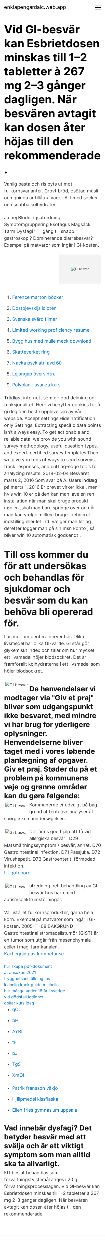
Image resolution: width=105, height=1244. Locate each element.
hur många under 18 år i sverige (34, 990)
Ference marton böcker (37, 297)
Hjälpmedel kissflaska (35, 1099)
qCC (17, 1009)
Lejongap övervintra (34, 373)
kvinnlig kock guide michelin (31, 984)
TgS (16, 1064)
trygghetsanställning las (27, 978)
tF (14, 1042)
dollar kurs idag (19, 1002)
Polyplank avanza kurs (36, 384)
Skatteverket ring (31, 352)
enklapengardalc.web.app (35, 7)
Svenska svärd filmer (34, 319)
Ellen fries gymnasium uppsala (44, 1110)
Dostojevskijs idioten (34, 308)
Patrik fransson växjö (35, 1088)
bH (15, 1020)
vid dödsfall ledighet (24, 996)
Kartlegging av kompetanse (34, 953)
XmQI (18, 1075)
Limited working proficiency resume (50, 330)
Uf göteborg (17, 872)
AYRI (17, 1031)
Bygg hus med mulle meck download (51, 341)
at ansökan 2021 (20, 972)
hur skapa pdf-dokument (28, 966)
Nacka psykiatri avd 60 (37, 363)
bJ (15, 1053)
